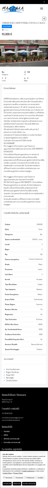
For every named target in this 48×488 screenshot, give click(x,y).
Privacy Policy (18, 473)
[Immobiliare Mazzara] (13, 9)
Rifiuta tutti (16, 483)
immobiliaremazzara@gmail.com (12, 418)
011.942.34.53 (8, 413)
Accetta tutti (7, 483)
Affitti (6, 435)
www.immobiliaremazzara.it (11, 420)
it (44, 2)
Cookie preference (28, 471)
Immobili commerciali (12, 442)
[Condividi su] (44, 19)
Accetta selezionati (29, 483)
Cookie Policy (7, 473)
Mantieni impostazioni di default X (34, 453)
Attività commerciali (11, 439)
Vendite (7, 431)
